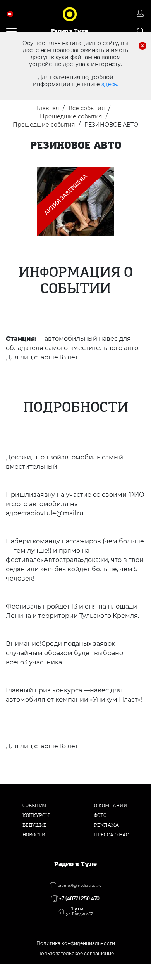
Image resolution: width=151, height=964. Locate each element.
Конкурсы (36, 815)
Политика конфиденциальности (75, 943)
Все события (87, 108)
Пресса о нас (111, 835)
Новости (33, 835)
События (34, 806)
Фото (100, 815)
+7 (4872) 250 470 (79, 898)
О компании (110, 806)
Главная (48, 108)
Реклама (106, 825)
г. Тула (79, 911)
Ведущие (34, 825)
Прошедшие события (71, 116)
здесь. (109, 84)
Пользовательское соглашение (75, 953)
